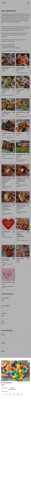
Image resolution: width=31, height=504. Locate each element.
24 (21, 394)
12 (10, 394)
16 (14, 394)
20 (17, 394)
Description (4, 388)
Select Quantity (4, 391)
